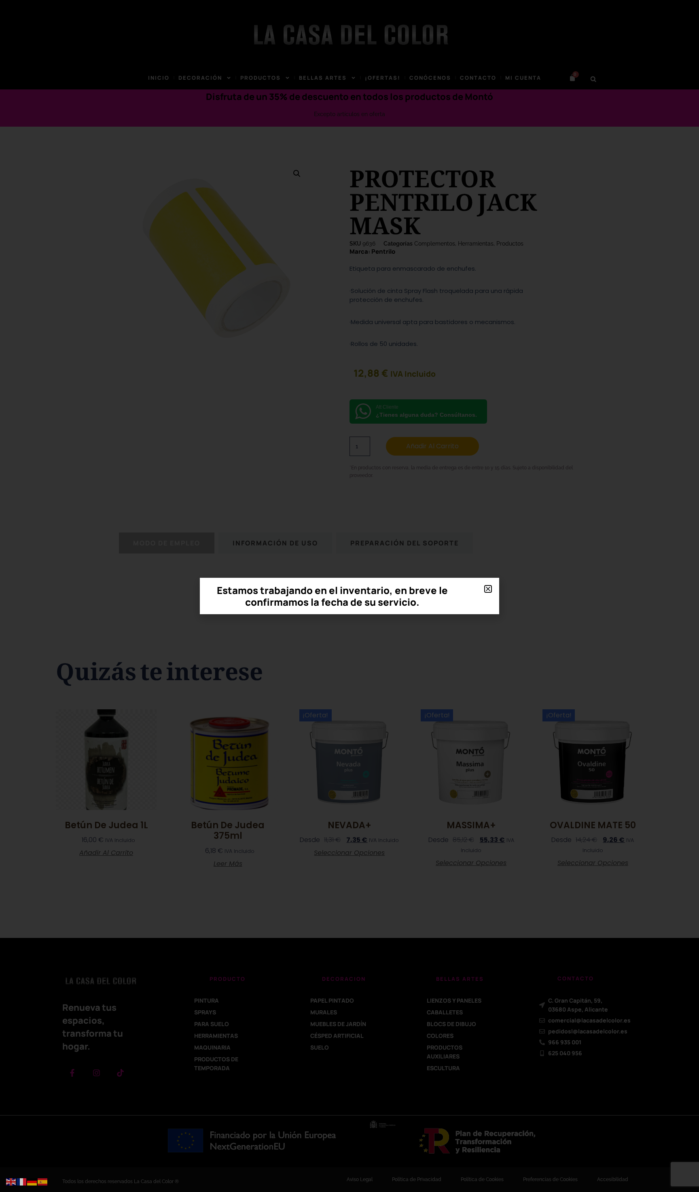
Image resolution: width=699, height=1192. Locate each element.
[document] (349, 596)
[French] (22, 1181)
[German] (32, 1181)
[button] (488, 589)
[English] (11, 1181)
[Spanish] (43, 1181)
